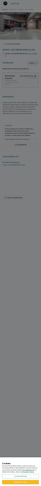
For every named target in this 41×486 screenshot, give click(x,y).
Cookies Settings (20, 476)
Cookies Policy (28, 472)
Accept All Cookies (20, 482)
